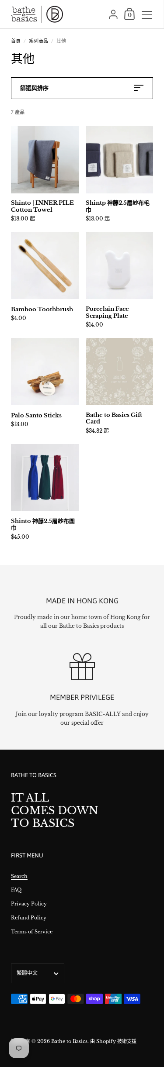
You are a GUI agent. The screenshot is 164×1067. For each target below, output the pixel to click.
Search (19, 876)
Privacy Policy (29, 904)
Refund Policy (28, 918)
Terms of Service (31, 932)
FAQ (16, 890)
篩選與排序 (34, 88)
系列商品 (38, 41)
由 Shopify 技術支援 (113, 1041)
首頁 (16, 41)
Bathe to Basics (69, 1041)
